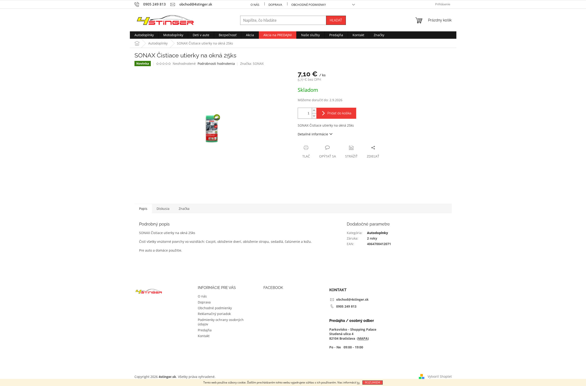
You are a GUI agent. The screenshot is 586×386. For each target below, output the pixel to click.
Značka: (252, 63)
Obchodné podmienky (308, 5)
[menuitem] (144, 35)
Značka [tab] (184, 208)
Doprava (275, 5)
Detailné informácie (313, 134)
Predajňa (205, 330)
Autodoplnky (377, 233)
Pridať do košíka (339, 113)
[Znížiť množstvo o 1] (314, 116)
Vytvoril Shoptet (440, 376)
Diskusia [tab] (163, 208)
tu (358, 382)
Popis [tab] (143, 208)
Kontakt (204, 336)
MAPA (363, 338)
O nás (255, 5)
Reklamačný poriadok (214, 314)
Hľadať (336, 20)
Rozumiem (372, 382)
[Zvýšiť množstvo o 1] (314, 110)
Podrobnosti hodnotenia (216, 63)
